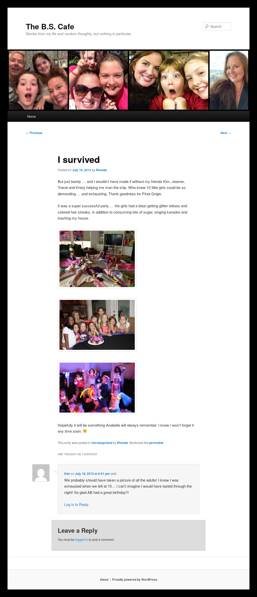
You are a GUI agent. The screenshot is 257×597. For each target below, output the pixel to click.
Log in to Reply (76, 504)
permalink (156, 442)
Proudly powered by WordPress (134, 579)
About (104, 579)
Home (31, 116)
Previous (34, 132)
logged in (81, 539)
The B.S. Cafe (50, 26)
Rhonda (101, 170)
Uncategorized (101, 442)
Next (226, 132)
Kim (67, 473)
